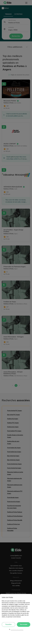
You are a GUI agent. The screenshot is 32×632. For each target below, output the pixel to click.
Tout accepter (23, 624)
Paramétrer (8, 624)
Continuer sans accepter (17, 629)
